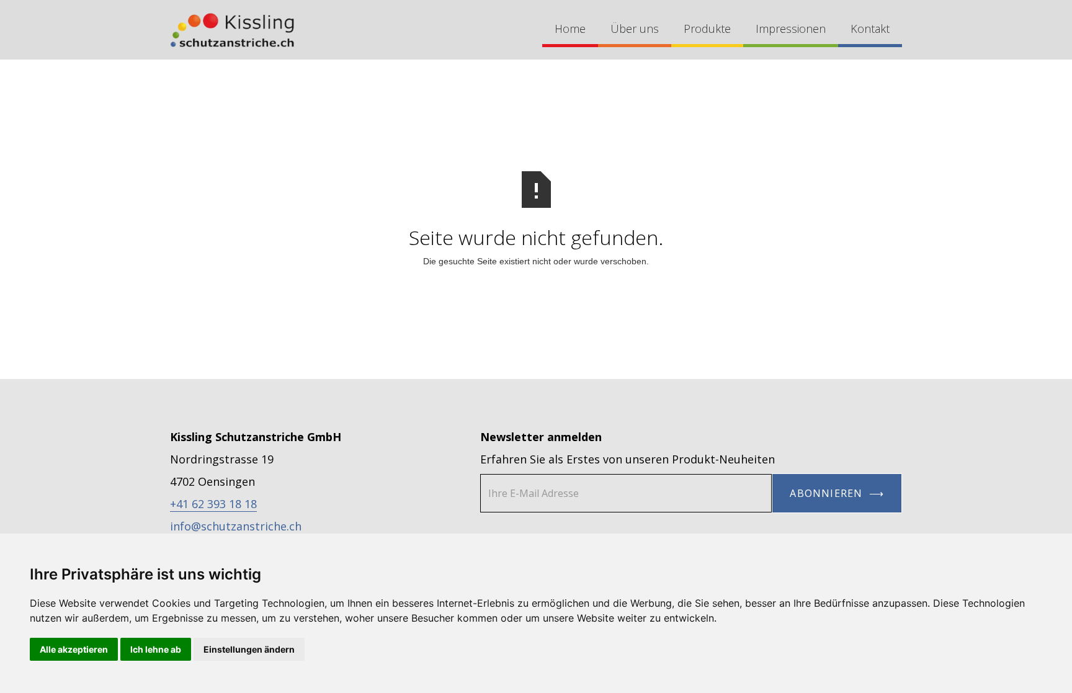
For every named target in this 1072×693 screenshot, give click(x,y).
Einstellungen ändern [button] (249, 649)
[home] (232, 30)
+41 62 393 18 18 (213, 503)
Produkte (707, 28)
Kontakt (870, 28)
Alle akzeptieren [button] (74, 649)
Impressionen (791, 28)
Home (570, 28)
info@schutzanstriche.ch (236, 526)
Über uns (634, 28)
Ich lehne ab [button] (155, 649)
